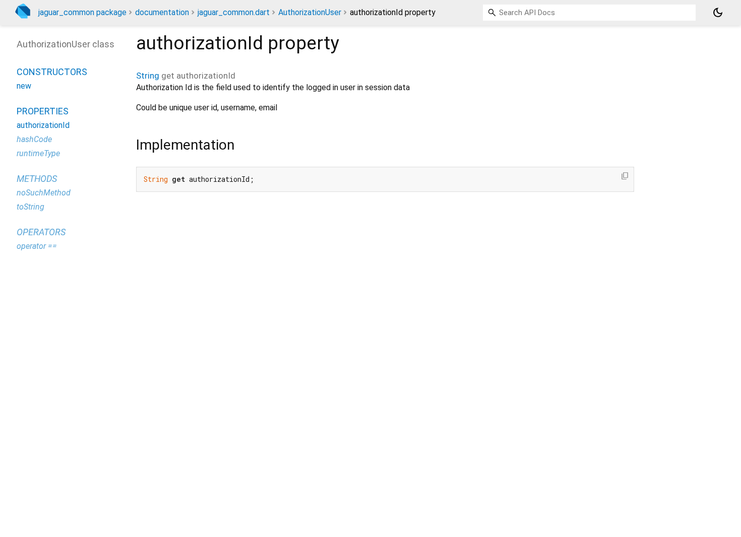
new (24, 86)
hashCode (34, 139)
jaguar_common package (82, 12)
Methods (37, 178)
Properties (43, 111)
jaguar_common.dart (234, 12)
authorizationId (43, 125)
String (147, 76)
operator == (37, 246)
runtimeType (38, 153)
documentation (162, 12)
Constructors (52, 71)
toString (30, 207)
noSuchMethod (44, 192)
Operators (41, 232)
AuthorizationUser (309, 12)
